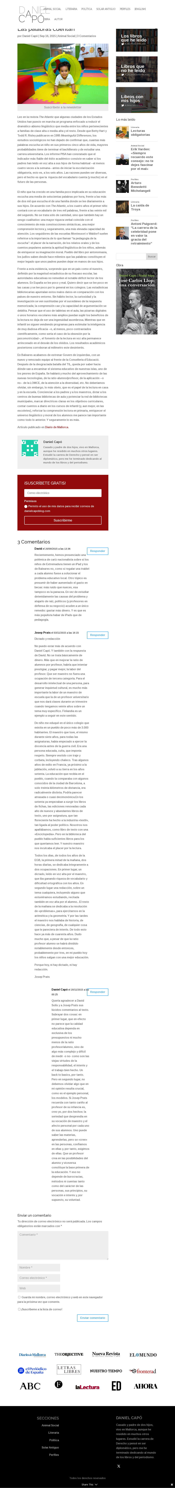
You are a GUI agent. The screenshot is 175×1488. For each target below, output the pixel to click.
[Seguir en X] (119, 1466)
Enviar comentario (92, 1318)
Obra (46, 19)
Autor (58, 19)
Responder (97, 551)
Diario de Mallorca (56, 427)
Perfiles (125, 9)
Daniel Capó (30, 36)
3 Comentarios (86, 36)
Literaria (71, 9)
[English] (140, 9)
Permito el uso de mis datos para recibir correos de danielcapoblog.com (59, 508)
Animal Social (52, 9)
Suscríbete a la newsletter (63, 107)
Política (87, 9)
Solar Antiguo (106, 9)
